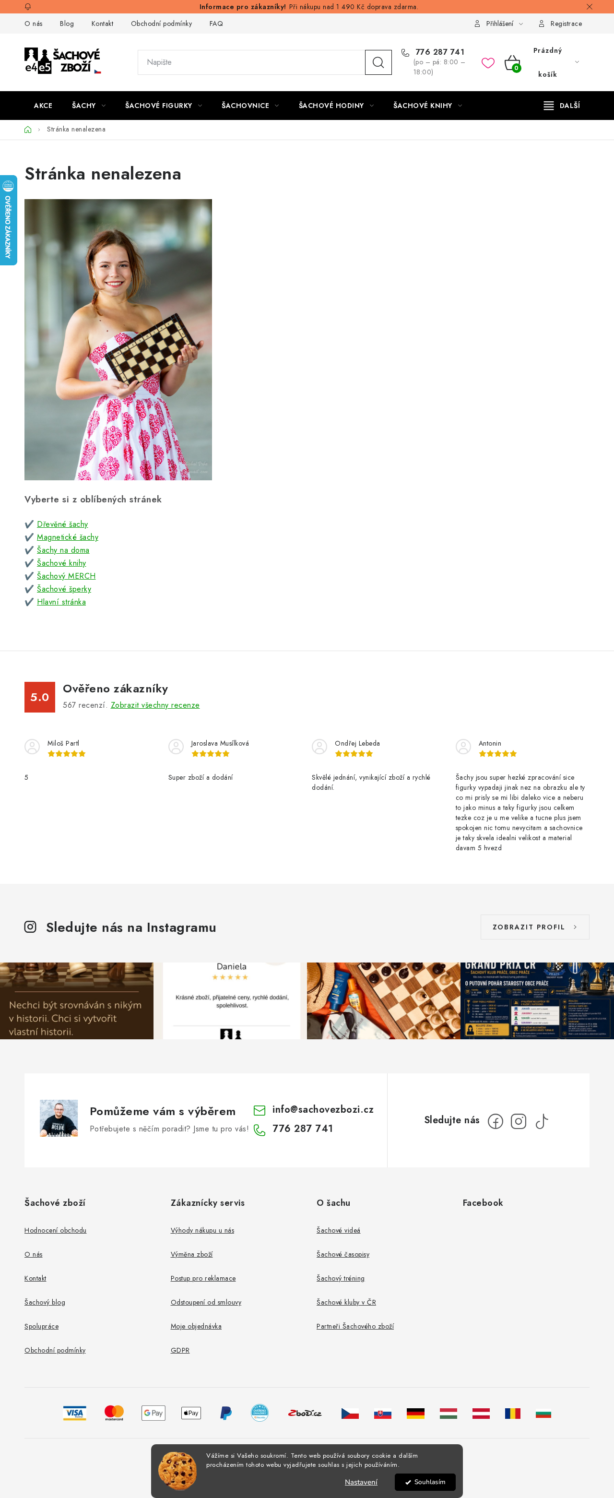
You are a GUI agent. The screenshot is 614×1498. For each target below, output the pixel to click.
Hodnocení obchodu (55, 1230)
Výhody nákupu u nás (203, 1230)
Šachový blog (44, 1302)
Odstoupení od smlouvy (206, 1302)
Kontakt (103, 23)
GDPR (180, 1350)
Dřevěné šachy (62, 524)
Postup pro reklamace (203, 1278)
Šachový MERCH (66, 576)
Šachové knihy (61, 563)
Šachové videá (339, 1230)
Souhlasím (430, 1481)
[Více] (562, 105)
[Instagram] (518, 1121)
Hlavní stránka (61, 601)
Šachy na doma (63, 550)
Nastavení (361, 1482)
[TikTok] (541, 1121)
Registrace (566, 23)
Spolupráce (41, 1326)
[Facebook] (495, 1121)
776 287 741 (438, 52)
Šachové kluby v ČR (346, 1302)
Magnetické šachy (67, 537)
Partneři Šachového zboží (355, 1326)
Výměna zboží (192, 1254)
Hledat (378, 62)
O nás (33, 23)
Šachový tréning (341, 1278)
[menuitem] (43, 105)
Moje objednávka (196, 1326)
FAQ (217, 23)
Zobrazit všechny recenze (155, 705)
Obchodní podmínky (161, 23)
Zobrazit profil (529, 927)
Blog (67, 23)
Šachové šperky (64, 588)
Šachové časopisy (343, 1254)
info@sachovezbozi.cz (323, 1110)
